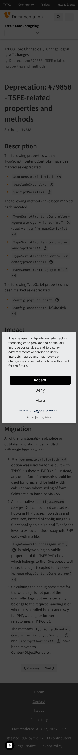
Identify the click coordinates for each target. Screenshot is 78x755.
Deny (40, 390)
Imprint (30, 417)
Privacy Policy (43, 417)
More (40, 400)
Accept (40, 380)
